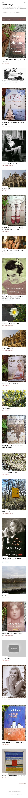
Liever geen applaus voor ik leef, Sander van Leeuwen (12, 297)
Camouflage (7, 189)
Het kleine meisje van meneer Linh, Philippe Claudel (13, 228)
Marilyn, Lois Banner (10, 383)
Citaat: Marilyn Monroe (11, 163)
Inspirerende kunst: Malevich (13, 776)
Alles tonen (21, 19)
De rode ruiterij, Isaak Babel (13, 742)
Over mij (12, 12)
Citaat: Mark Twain (9, 472)
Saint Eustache (8, 349)
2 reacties (7, 63)
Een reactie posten (9, 126)
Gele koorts (6, 409)
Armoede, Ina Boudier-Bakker (13, 633)
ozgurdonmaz (19, 794)
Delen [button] (3, 63)
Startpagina (5, 12)
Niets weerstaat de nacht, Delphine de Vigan (12, 559)
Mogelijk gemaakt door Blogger (15, 791)
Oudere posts (22, 783)
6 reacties (7, 231)
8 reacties (7, 744)
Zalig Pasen (6, 658)
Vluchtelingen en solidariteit (14, 82)
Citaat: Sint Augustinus (11, 323)
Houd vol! (6, 511)
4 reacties (7, 410)
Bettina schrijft (7, 5)
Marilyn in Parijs (8, 699)
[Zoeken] (25, 2)
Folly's (4, 595)
